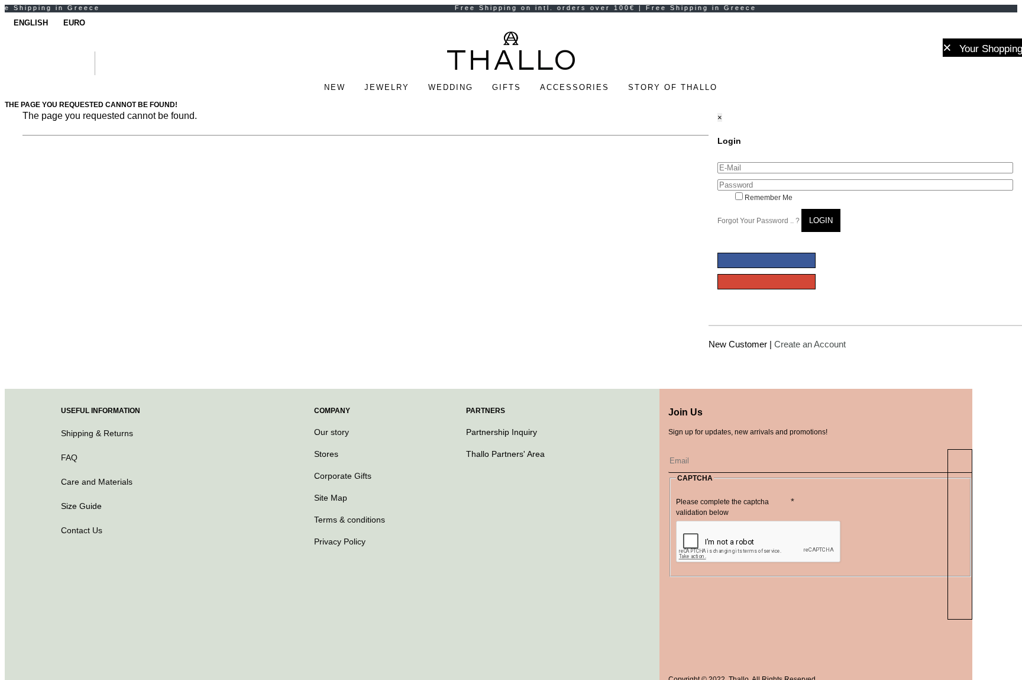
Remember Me (768, 198)
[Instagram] (701, 612)
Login (821, 220)
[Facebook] (677, 612)
